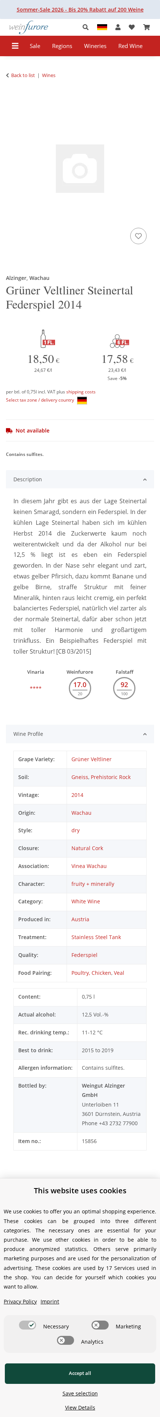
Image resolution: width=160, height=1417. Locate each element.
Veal (119, 972)
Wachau (81, 812)
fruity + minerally (92, 883)
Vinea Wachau (89, 865)
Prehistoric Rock (111, 777)
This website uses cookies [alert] (80, 1190)
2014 (77, 794)
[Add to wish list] (138, 236)
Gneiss (79, 777)
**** (36, 688)
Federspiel (84, 954)
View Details (80, 1407)
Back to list (23, 75)
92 (124, 684)
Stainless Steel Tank (96, 937)
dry (75, 830)
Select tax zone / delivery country (40, 400)
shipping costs (81, 392)
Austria (80, 919)
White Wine (85, 901)
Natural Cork (87, 848)
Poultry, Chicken (91, 972)
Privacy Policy (20, 1301)
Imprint (50, 1301)
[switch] (27, 1325)
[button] (88, 27)
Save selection (80, 1393)
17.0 (79, 684)
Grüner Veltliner (91, 759)
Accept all (80, 1373)
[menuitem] (35, 46)
